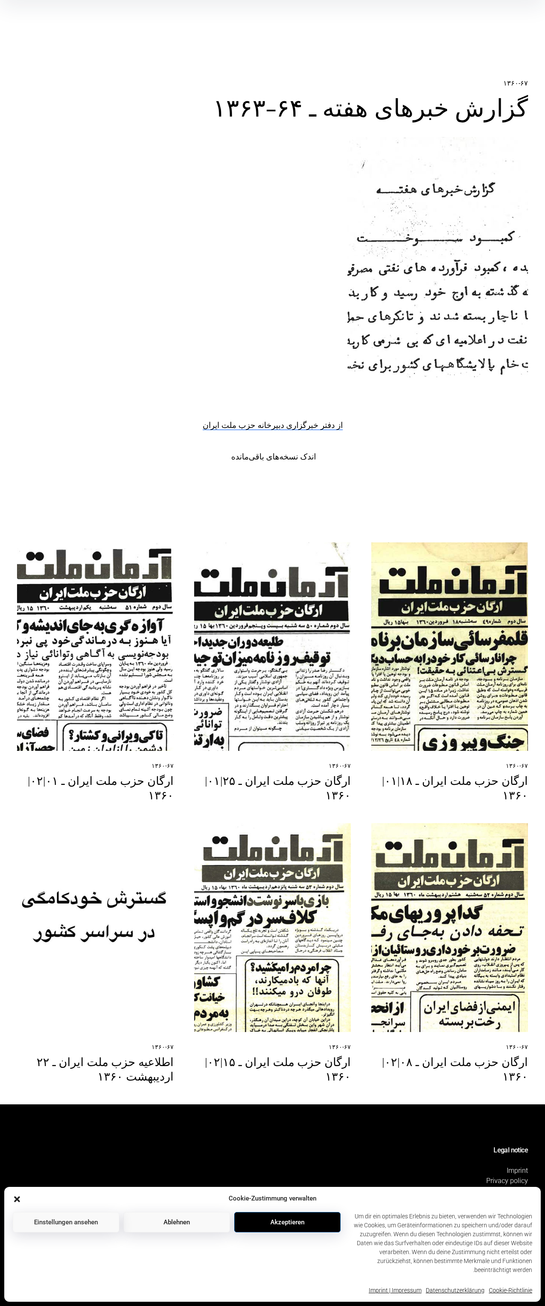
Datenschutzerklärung (455, 1290)
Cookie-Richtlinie (510, 1290)
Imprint (517, 1170)
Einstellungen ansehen (66, 1222)
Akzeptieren (287, 1222)
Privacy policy (507, 1181)
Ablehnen (177, 1222)
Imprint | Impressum (395, 1290)
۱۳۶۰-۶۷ (515, 83)
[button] (17, 1198)
